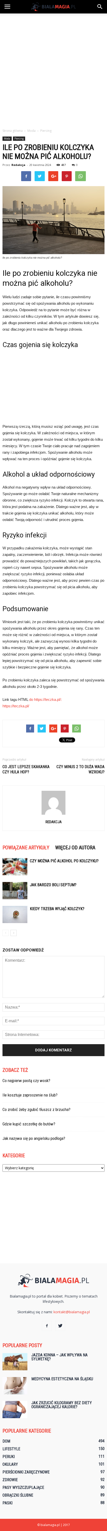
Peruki (8, 1456)
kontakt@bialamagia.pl (72, 1312)
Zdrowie (10, 1479)
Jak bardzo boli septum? (53, 884)
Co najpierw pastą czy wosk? (26, 1080)
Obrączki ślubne (17, 1495)
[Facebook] (47, 1326)
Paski (7, 1503)
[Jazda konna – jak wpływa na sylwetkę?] (14, 1361)
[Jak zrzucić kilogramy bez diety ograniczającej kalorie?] (14, 1409)
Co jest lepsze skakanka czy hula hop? (26, 769)
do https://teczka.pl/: (45, 699)
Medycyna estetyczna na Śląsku (62, 1379)
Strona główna (12, 131)
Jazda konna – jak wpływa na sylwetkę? (59, 1357)
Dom (6, 1441)
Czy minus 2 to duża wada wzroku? (80, 769)
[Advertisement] (53, 69)
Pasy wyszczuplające (23, 1487)
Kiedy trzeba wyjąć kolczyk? (57, 908)
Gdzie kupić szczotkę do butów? (28, 1123)
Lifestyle (11, 1449)
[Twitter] (60, 1326)
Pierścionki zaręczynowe (26, 1472)
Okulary (10, 1464)
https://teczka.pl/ (15, 706)
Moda (7, 138)
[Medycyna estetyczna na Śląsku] (14, 1385)
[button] (100, 6)
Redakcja (18, 165)
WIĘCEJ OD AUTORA (75, 848)
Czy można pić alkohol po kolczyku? (64, 861)
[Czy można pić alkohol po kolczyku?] (14, 866)
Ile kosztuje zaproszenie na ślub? (29, 1095)
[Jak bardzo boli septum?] (14, 890)
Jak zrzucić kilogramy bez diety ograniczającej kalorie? (61, 1404)
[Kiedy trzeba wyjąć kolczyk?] (14, 914)
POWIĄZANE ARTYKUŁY (25, 848)
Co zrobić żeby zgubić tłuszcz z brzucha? (36, 1109)
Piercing (19, 138)
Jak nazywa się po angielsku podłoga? (33, 1138)
